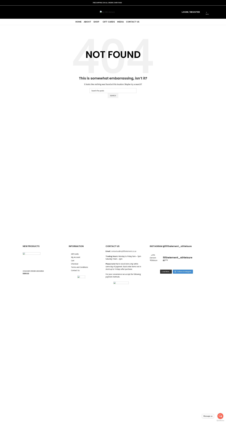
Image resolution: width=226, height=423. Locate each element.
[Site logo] (107, 12)
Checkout (74, 264)
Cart (72, 260)
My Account (75, 257)
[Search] (203, 12)
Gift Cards (75, 254)
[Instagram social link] (8, 12)
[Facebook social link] (4, 12)
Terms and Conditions (79, 267)
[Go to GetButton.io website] (220, 420)
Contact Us (75, 270)
